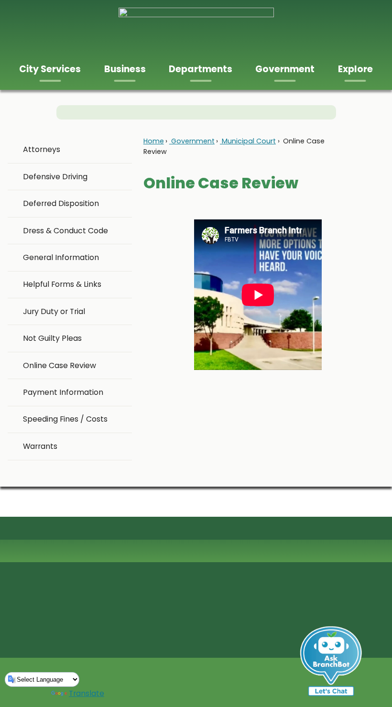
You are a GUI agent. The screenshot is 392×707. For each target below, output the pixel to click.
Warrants (40, 446)
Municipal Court (248, 141)
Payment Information (63, 392)
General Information (61, 257)
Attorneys (41, 149)
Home (153, 141)
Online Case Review (59, 365)
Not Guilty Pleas (52, 338)
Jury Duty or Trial (54, 311)
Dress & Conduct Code (65, 230)
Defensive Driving (55, 176)
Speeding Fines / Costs (65, 418)
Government (192, 141)
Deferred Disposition (61, 203)
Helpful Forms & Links (62, 284)
